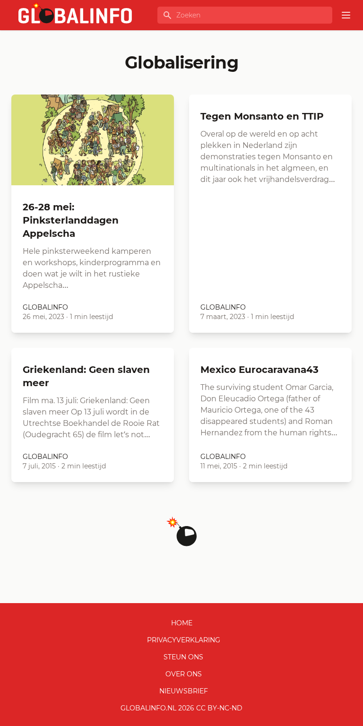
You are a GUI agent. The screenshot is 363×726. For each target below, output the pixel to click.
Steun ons (183, 657)
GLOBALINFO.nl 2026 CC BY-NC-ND (181, 708)
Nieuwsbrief (183, 691)
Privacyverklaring (183, 640)
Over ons (183, 674)
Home (181, 623)
